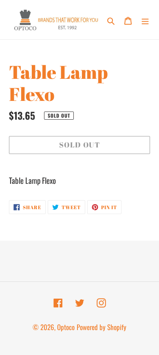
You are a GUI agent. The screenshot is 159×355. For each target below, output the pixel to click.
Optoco (66, 327)
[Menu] (145, 19)
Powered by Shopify (101, 327)
